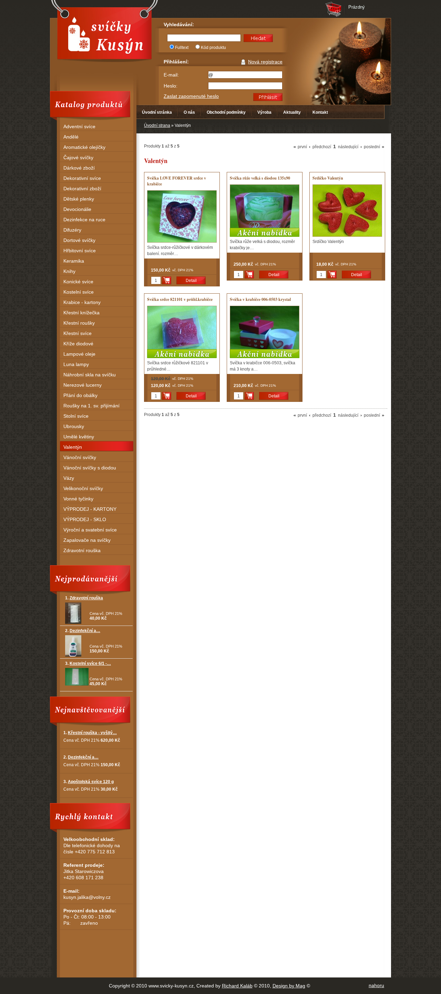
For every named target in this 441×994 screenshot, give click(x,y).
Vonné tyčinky (78, 498)
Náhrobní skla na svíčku (89, 374)
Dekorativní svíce (82, 178)
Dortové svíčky (79, 240)
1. (84, 598)
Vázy (68, 478)
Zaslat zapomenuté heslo (191, 96)
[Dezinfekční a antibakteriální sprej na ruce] (73, 655)
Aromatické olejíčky (84, 147)
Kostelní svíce (78, 292)
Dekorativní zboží (82, 188)
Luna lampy (76, 364)
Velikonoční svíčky (83, 488)
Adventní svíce (79, 126)
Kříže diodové (78, 343)
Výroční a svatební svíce (90, 529)
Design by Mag (289, 985)
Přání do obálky (80, 395)
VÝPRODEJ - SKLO (84, 519)
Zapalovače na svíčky (87, 540)
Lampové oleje (79, 354)
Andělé (71, 137)
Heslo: (170, 86)
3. (88, 663)
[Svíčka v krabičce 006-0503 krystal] (264, 332)
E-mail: (171, 75)
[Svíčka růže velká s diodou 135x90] (264, 210)
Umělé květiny (78, 436)
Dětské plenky (78, 199)
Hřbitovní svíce (79, 250)
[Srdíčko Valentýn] (347, 210)
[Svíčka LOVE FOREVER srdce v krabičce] (182, 216)
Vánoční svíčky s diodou (89, 467)
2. (82, 630)
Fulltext (181, 47)
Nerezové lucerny (82, 385)
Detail (191, 280)
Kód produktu (213, 47)
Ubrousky (73, 426)
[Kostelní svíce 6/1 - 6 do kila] (77, 684)
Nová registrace (265, 61)
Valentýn (72, 447)
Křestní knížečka (81, 312)
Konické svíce (78, 281)
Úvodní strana (157, 125)
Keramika (73, 261)
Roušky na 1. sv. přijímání (91, 405)
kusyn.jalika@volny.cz (87, 897)
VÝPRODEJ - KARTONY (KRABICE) (89, 509)
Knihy (69, 271)
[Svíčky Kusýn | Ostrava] (104, 33)
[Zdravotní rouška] (73, 622)
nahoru (376, 985)
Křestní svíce (77, 333)
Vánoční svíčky (79, 457)
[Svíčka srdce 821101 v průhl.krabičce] (182, 332)
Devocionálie (77, 209)
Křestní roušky (79, 323)
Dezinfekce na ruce (84, 219)
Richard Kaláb (237, 985)
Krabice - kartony (82, 302)
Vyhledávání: (179, 24)
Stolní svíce (76, 416)
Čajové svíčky (78, 157)
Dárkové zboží (79, 168)
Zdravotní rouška (82, 550)
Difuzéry (72, 230)
